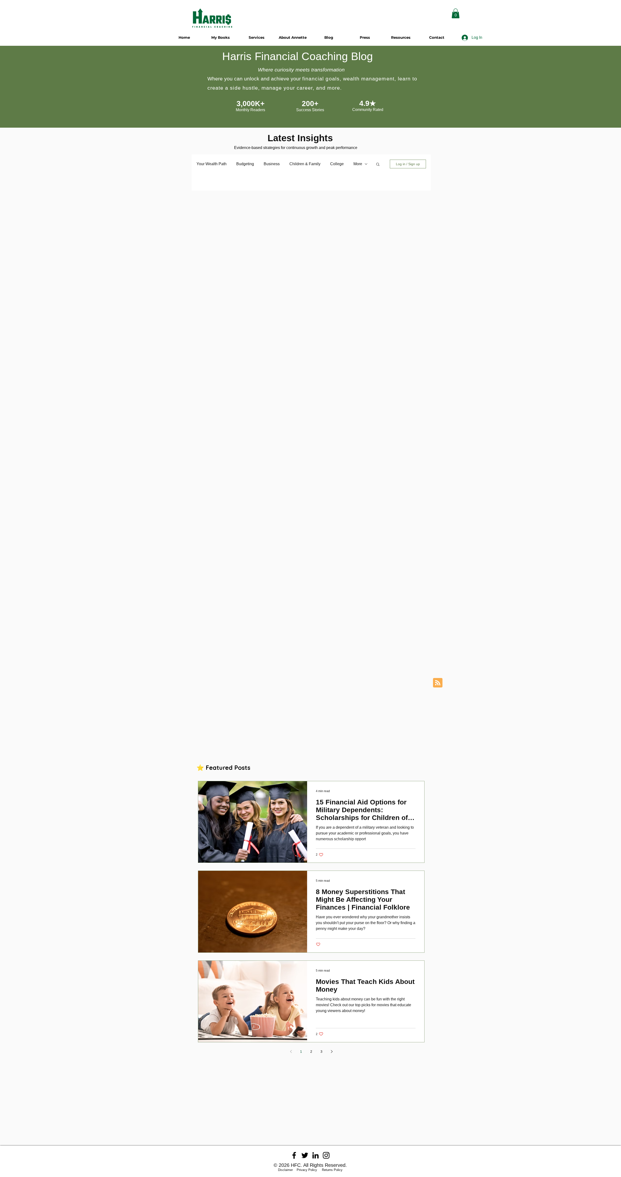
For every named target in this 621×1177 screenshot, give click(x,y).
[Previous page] (290, 1051)
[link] (455, 13)
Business (272, 164)
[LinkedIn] (315, 1155)
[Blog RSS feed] (437, 683)
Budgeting (245, 164)
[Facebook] (294, 1155)
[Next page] (331, 1051)
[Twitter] (304, 1155)
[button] (378, 164)
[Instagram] (326, 1155)
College (337, 164)
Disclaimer (287, 1170)
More (357, 164)
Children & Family (304, 164)
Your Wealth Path (211, 164)
